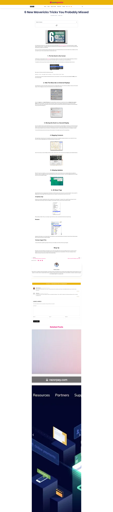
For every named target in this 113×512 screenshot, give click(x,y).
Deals (49, 6)
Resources (59, 6)
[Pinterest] (33, 6)
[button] (82, 6)
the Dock (48, 58)
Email (50, 316)
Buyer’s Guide (53, 6)
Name (34, 316)
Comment (35, 305)
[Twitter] (32, 6)
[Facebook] (30, 6)
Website (66, 316)
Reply (78, 296)
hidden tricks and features (63, 45)
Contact (63, 6)
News (45, 6)
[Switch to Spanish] (71, 7)
